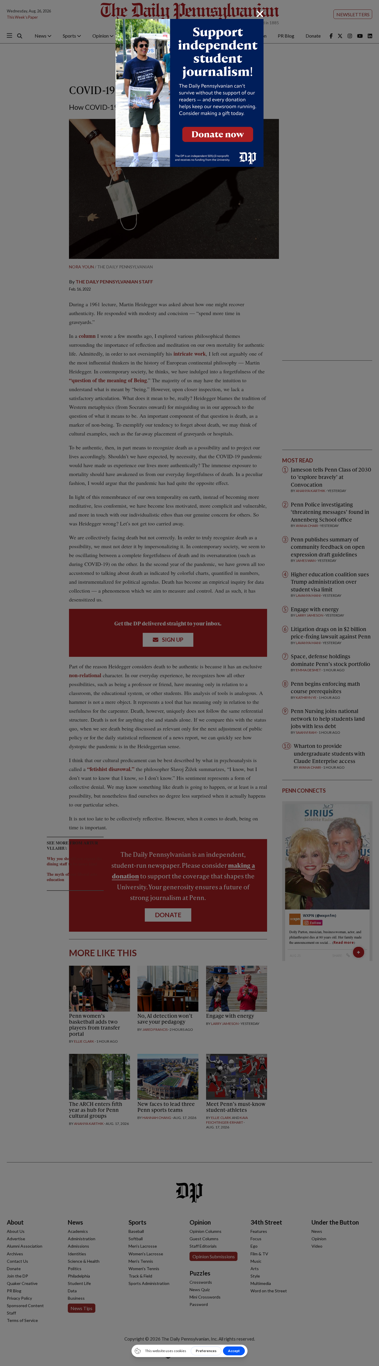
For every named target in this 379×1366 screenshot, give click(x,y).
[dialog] (189, 683)
